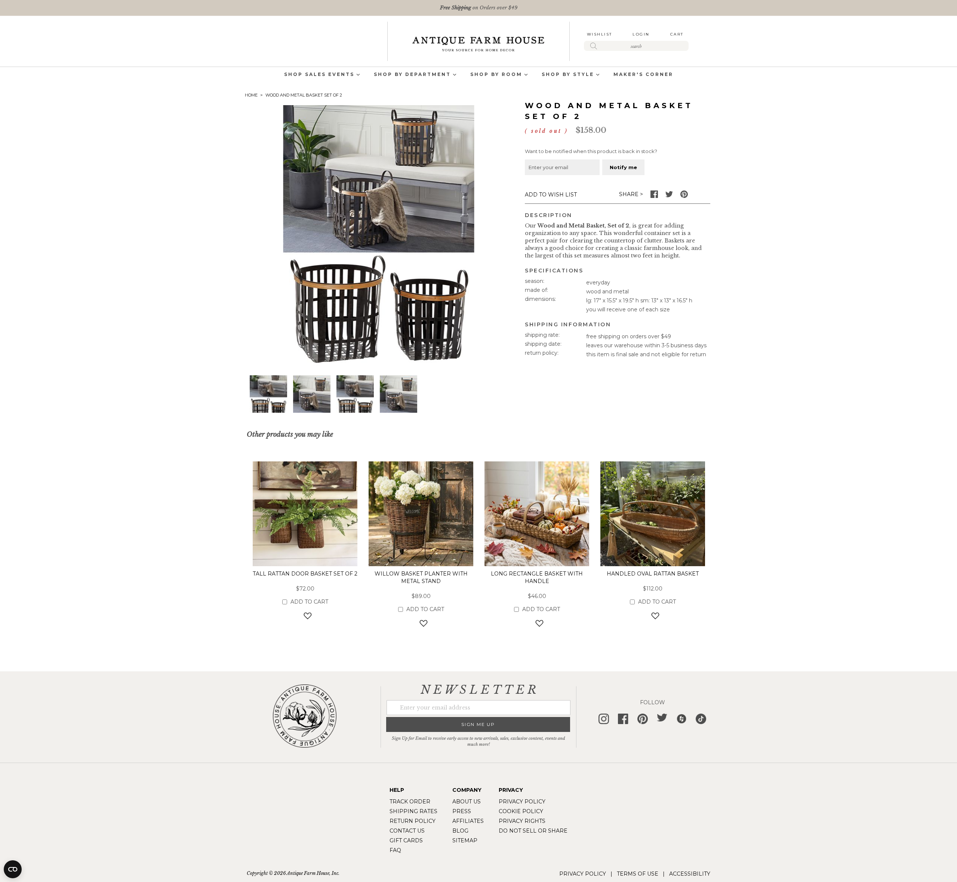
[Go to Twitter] (669, 196)
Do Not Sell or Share (533, 830)
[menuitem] (319, 75)
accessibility (689, 873)
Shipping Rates (413, 811)
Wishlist (599, 34)
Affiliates (468, 821)
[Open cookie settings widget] (13, 869)
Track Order (410, 801)
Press (461, 811)
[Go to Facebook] (654, 196)
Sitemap (464, 840)
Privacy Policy (522, 801)
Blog (460, 830)
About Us (466, 801)
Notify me (623, 167)
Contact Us (407, 830)
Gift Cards (406, 840)
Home (251, 95)
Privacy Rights (522, 821)
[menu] (478, 75)
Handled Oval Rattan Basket (653, 573)
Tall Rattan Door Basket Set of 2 (305, 573)
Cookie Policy (521, 811)
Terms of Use (637, 873)
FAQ (395, 850)
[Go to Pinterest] (684, 196)
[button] (268, 394)
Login (641, 34)
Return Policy (413, 821)
